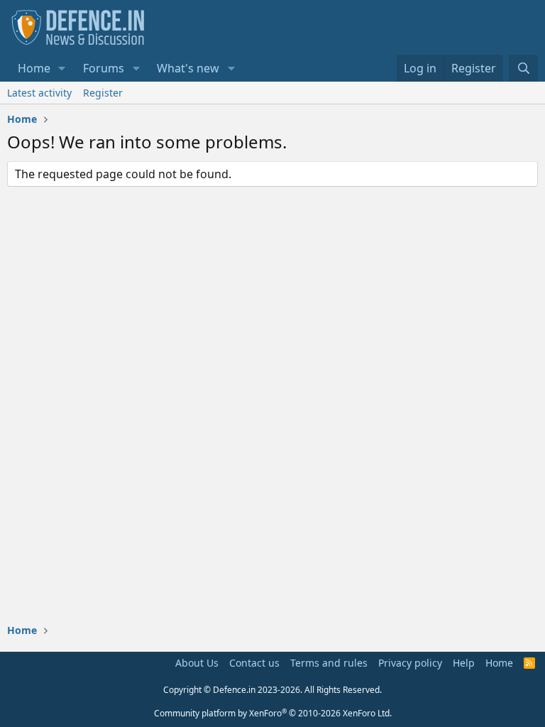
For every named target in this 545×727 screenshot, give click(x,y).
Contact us (254, 662)
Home (34, 68)
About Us (197, 662)
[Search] (523, 68)
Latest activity (39, 92)
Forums (103, 68)
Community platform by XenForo (273, 713)
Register (103, 92)
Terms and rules (329, 662)
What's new (188, 68)
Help (464, 662)
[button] (62, 68)
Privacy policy (410, 662)
